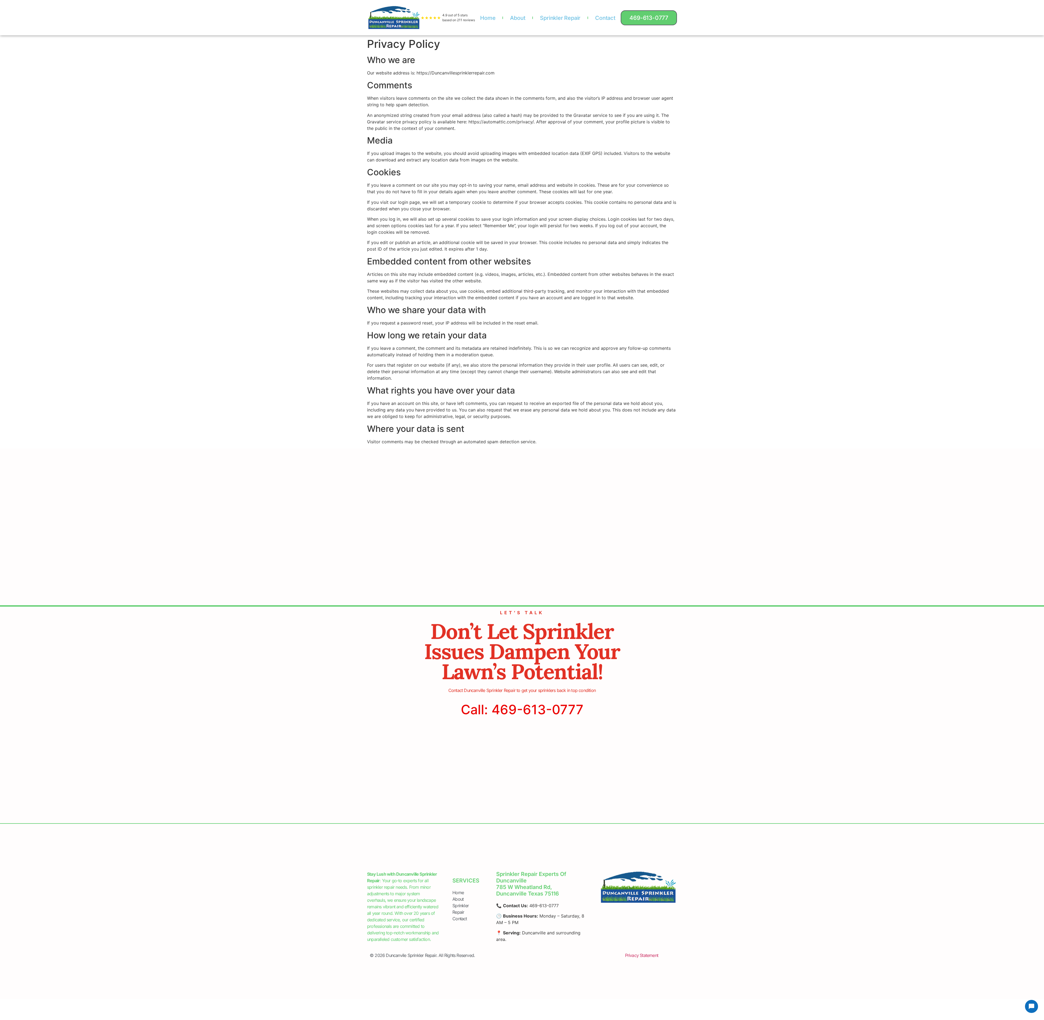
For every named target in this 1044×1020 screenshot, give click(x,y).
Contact (605, 18)
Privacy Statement (641, 955)
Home (487, 18)
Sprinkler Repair (560, 18)
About (517, 18)
